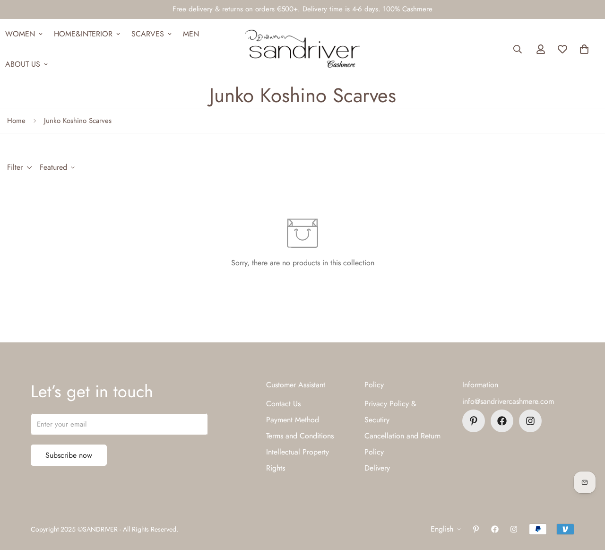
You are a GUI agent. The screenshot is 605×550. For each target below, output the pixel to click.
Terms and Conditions (300, 435)
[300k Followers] (502, 421)
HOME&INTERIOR (83, 33)
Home (16, 120)
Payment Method (292, 419)
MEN (191, 33)
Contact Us (283, 403)
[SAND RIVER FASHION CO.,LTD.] (302, 49)
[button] (584, 49)
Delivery (377, 468)
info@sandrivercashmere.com (508, 401)
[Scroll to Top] (586, 498)
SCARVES (147, 33)
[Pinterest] (473, 421)
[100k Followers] (530, 421)
